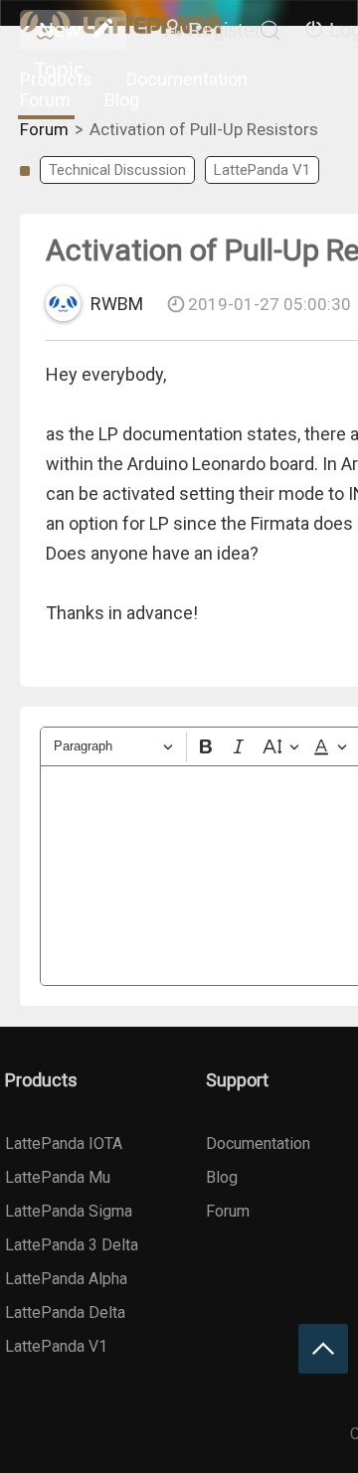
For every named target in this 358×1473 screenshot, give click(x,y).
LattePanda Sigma (68, 1211)
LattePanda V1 (262, 170)
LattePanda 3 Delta (71, 1244)
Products (56, 79)
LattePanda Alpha (66, 1278)
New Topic (59, 34)
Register (225, 30)
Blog (121, 99)
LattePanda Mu (57, 1177)
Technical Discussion (117, 170)
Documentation (187, 79)
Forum (45, 99)
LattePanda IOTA (63, 1143)
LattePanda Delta (65, 1312)
